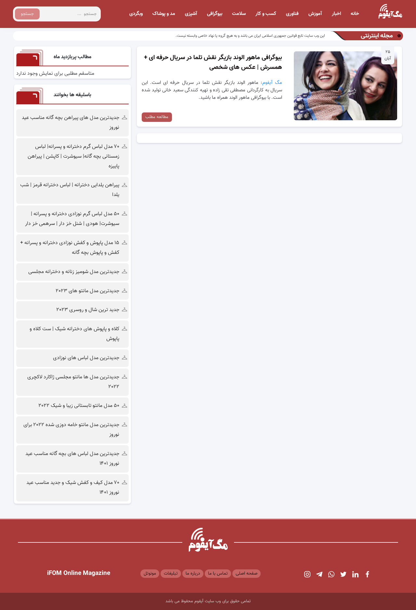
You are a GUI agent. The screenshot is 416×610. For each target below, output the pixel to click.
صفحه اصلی (246, 573)
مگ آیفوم (272, 82)
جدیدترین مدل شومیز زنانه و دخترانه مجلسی (73, 272)
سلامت (239, 13)
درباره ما (193, 573)
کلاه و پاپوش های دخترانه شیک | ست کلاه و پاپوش (74, 334)
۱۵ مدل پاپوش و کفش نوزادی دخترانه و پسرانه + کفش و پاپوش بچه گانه (69, 248)
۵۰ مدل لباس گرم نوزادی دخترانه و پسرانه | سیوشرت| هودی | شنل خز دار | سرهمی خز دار (71, 219)
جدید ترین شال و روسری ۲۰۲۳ (88, 310)
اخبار (336, 13)
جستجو (27, 14)
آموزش (315, 13)
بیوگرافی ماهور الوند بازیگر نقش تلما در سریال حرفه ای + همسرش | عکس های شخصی (213, 62)
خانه (355, 13)
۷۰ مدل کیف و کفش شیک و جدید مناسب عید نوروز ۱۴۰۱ (72, 488)
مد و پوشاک (163, 13)
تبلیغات (171, 573)
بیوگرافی (214, 13)
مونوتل (150, 573)
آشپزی (191, 13)
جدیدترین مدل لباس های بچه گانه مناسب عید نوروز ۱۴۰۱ (72, 459)
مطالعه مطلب (156, 117)
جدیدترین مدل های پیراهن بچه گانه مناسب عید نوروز (70, 123)
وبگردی (136, 13)
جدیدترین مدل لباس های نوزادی (86, 358)
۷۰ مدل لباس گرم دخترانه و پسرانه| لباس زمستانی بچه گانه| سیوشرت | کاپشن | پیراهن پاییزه (73, 156)
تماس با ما (218, 573)
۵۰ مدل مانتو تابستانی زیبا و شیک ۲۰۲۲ (79, 406)
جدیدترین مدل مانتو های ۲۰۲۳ (87, 291)
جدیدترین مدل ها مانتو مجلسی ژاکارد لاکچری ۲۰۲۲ (73, 382)
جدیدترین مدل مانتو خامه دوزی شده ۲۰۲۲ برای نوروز (71, 430)
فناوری (292, 13)
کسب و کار (265, 13)
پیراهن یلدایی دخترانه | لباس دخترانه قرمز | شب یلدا (69, 190)
